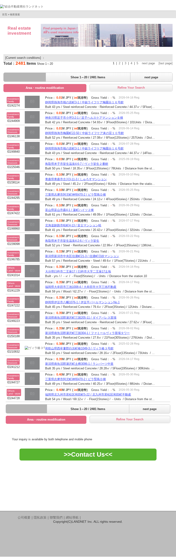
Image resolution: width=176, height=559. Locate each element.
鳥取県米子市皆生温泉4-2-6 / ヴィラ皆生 (72, 240)
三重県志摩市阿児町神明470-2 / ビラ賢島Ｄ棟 (75, 194)
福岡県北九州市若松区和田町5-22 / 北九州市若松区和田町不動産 (88, 394)
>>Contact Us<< (88, 454)
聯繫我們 (56, 517)
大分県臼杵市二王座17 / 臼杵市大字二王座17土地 (78, 271)
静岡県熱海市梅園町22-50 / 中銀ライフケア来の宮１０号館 (84, 133)
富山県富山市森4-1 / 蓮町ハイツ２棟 (69, 210)
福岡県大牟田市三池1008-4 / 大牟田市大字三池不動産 (80, 287)
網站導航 (72, 517)
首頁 (4, 14)
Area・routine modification (45, 88)
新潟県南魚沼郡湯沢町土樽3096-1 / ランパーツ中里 (79, 363)
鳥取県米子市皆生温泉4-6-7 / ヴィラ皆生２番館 (76, 164)
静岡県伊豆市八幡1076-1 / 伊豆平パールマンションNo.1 (82, 302)
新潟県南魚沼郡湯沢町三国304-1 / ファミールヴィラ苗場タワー (87, 333)
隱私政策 (40, 517)
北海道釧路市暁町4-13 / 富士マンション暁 (73, 225)
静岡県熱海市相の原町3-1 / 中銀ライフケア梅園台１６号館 (84, 102)
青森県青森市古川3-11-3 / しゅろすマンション (76, 179)
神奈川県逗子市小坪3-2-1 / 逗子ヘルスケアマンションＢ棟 (84, 117)
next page (148, 63)
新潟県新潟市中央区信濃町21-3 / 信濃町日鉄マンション (82, 256)
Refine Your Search (131, 87)
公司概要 (24, 517)
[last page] (166, 63)
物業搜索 (15, 14)
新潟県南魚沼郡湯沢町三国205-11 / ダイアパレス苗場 (80, 317)
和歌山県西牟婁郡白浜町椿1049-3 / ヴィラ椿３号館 (79, 348)
